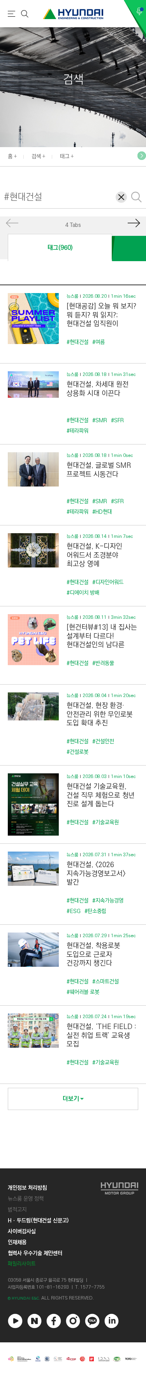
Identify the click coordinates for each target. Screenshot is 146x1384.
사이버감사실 (22, 1231)
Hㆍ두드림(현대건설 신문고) (38, 1220)
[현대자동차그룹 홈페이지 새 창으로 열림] (119, 1225)
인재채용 (17, 1242)
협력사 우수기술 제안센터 (35, 1253)
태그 (64, 156)
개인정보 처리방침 (27, 1188)
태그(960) (59, 248)
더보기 (71, 1099)
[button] (141, 155)
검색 (36, 156)
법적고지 (17, 1209)
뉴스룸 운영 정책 (26, 1198)
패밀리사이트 (22, 1264)
